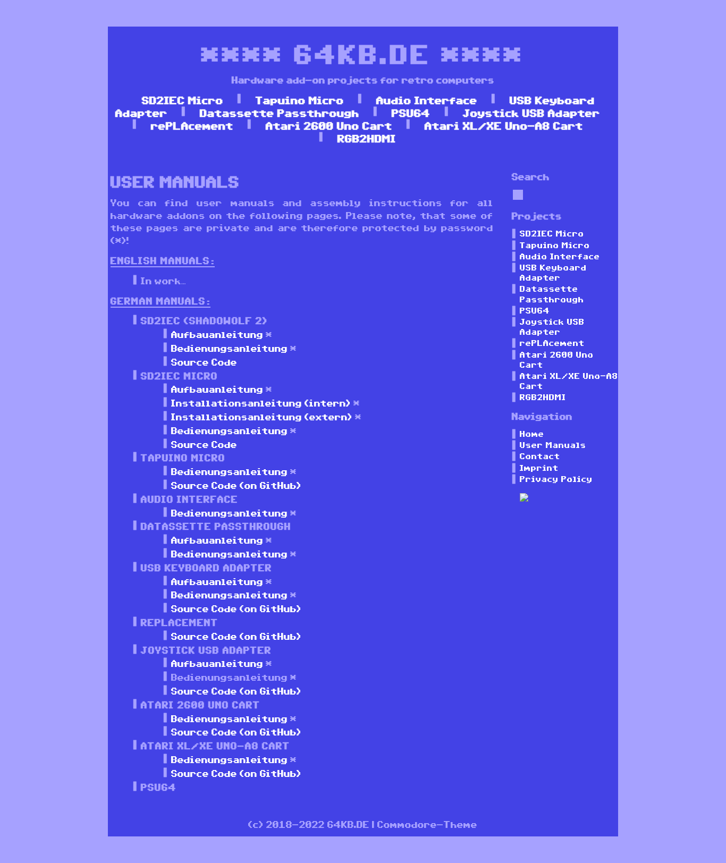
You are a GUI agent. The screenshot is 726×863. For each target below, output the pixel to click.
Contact (540, 456)
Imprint (539, 467)
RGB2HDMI (366, 138)
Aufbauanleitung (217, 334)
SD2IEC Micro (182, 100)
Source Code (204, 362)
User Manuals (553, 445)
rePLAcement (192, 125)
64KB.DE (363, 53)
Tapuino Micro (300, 100)
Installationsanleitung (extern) (261, 416)
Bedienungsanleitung (229, 348)
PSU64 (411, 112)
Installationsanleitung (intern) (261, 403)
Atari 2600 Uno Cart (329, 125)
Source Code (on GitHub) (236, 485)
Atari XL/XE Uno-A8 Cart (504, 125)
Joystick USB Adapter (531, 112)
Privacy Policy (556, 479)
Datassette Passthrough (279, 112)
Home (532, 433)
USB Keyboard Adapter (553, 272)
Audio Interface (426, 100)
